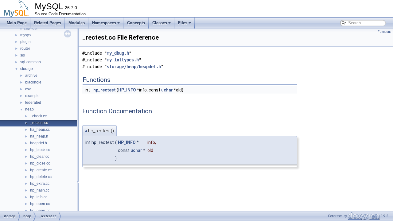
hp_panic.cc (40, 210)
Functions (384, 32)
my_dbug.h (118, 53)
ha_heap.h (39, 136)
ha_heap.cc (40, 129)
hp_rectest (104, 89)
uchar (167, 89)
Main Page (17, 23)
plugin (25, 42)
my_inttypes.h (123, 59)
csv (28, 89)
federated (33, 102)
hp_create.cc (41, 170)
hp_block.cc (40, 150)
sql (22, 55)
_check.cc (38, 116)
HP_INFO (127, 89)
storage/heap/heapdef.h (134, 66)
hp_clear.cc (39, 156)
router (25, 48)
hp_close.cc (40, 163)
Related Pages (47, 23)
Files (182, 23)
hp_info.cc (38, 197)
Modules (76, 23)
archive (31, 75)
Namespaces (104, 23)
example (32, 96)
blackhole (33, 82)
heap (29, 109)
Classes (159, 23)
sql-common (30, 62)
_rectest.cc (39, 123)
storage (26, 69)
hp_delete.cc (41, 177)
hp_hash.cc (39, 190)
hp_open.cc (40, 204)
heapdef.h (38, 143)
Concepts (136, 23)
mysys (25, 35)
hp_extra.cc (39, 183)
